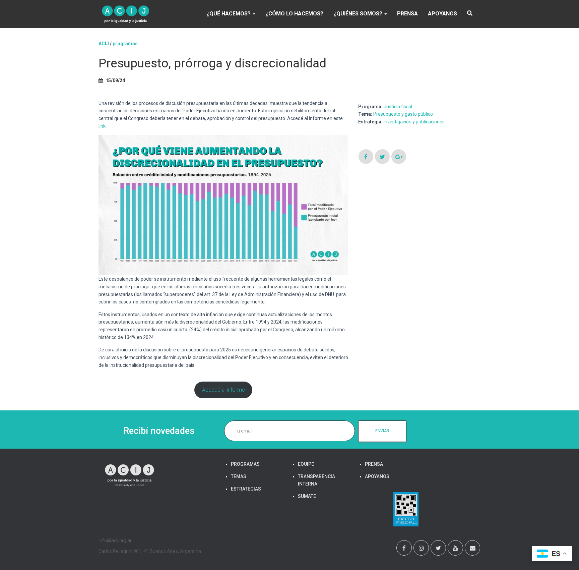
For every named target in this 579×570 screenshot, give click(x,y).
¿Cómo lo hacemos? (294, 13)
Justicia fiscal (398, 106)
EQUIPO (306, 464)
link (102, 126)
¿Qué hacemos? (229, 13)
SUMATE (307, 496)
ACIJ (104, 43)
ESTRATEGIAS (246, 489)
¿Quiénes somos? (358, 13)
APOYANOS (442, 13)
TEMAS (238, 476)
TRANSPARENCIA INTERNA (316, 480)
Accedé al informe (223, 390)
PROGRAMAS (125, 43)
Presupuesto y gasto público (403, 114)
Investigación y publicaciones (414, 121)
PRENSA (407, 13)
